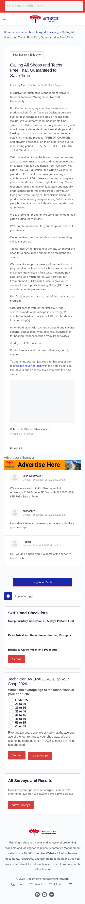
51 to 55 (20, 722)
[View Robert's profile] (15, 543)
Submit (16, 755)
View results (40, 756)
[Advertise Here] (42, 467)
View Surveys (21, 805)
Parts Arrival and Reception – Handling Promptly (39, 635)
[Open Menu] (4, 19)
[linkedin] (44, 894)
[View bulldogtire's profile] (15, 512)
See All (16, 659)
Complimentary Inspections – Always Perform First (41, 621)
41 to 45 (20, 715)
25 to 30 (20, 704)
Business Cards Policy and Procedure (33, 649)
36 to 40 (20, 711)
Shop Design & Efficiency (27, 54)
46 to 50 (20, 718)
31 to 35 (20, 707)
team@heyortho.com (28, 365)
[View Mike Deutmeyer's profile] (15, 477)
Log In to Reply (42, 582)
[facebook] (37, 894)
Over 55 (20, 726)
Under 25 (21, 700)
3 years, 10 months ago (37, 429)
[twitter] (51, 894)
